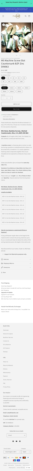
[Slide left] (13, 55)
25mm (26, 88)
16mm (12, 88)
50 (3, 81)
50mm (19, 91)
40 (24, 78)
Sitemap (5, 351)
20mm (19, 88)
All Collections (7, 344)
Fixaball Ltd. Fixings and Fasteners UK (16, 463)
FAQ (4, 383)
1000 (21, 81)
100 (9, 81)
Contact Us (6, 341)
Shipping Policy (5, 302)
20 (13, 78)
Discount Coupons (8, 333)
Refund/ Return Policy (7, 315)
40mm (12, 91)
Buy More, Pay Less (8, 337)
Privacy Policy (6, 387)
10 (8, 78)
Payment (5, 376)
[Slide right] (20, 55)
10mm (4, 88)
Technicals (6, 330)
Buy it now (16, 109)
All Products (6, 348)
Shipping (9, 72)
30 (18, 78)
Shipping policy (12, 467)
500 (15, 81)
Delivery (5, 369)
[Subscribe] (24, 435)
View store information (9, 119)
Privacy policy (18, 465)
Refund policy (6, 372)
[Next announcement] (30, 9)
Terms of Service (7, 379)
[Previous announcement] (3, 9)
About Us (5, 361)
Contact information (21, 467)
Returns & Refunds (8, 365)
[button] (3, 16)
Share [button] (4, 272)
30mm (4, 91)
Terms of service (26, 465)
